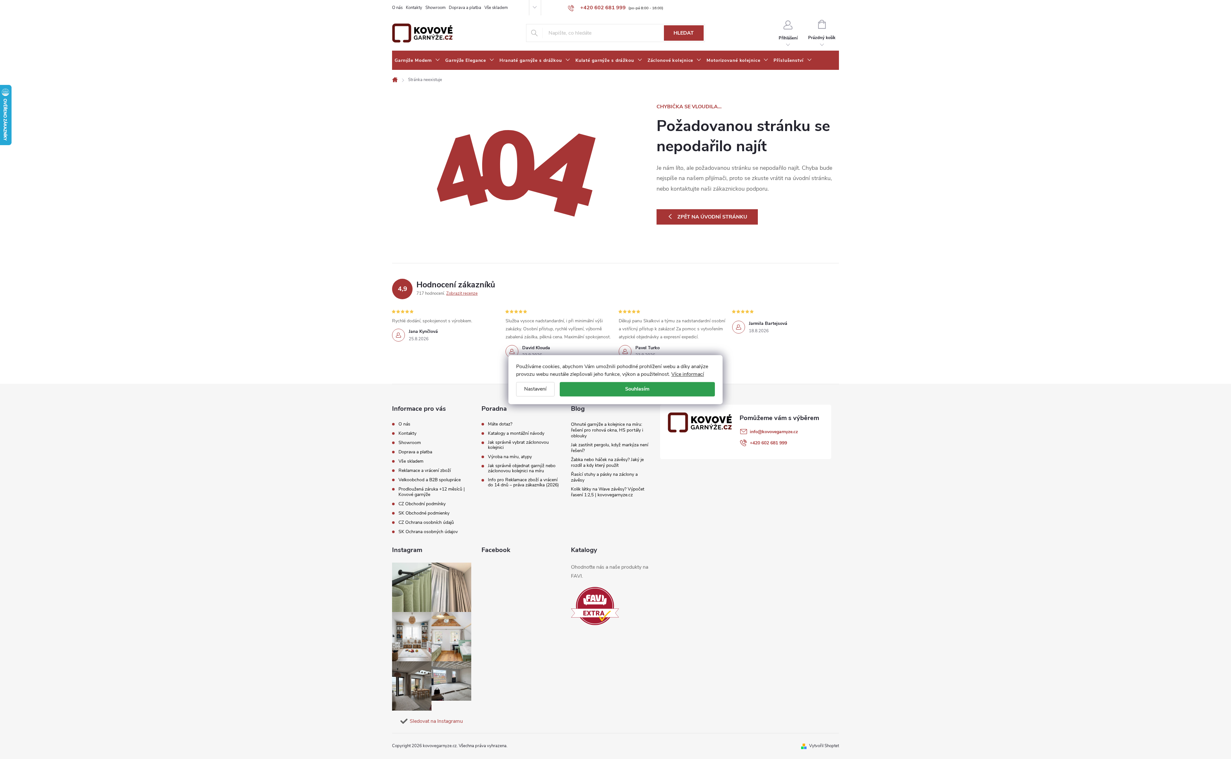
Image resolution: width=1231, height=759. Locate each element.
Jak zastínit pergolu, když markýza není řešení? (609, 448)
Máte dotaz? (500, 424)
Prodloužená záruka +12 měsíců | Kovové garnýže (431, 492)
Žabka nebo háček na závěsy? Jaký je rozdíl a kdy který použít (607, 462)
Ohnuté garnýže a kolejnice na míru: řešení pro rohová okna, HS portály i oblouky (607, 430)
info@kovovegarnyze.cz (774, 432)
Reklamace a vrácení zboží (424, 470)
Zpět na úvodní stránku (712, 216)
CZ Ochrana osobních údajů (426, 522)
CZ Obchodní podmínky (422, 504)
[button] (1213, 737)
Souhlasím (637, 388)
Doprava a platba (465, 8)
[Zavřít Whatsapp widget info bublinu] (1138, 727)
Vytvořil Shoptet (824, 746)
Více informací (687, 374)
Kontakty (414, 8)
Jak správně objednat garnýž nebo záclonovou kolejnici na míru (522, 468)
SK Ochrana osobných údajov (428, 532)
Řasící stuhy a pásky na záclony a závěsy (604, 477)
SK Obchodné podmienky (423, 513)
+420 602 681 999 (768, 443)
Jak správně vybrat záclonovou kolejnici (518, 445)
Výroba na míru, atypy (510, 456)
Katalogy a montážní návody (516, 433)
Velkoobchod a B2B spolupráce (429, 480)
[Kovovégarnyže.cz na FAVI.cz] (595, 606)
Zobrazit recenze (462, 293)
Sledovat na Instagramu (436, 721)
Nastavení (535, 388)
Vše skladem (496, 8)
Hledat (684, 33)
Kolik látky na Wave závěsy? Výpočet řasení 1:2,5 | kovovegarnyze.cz (607, 492)
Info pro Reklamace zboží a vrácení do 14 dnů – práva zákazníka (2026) (523, 482)
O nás (397, 8)
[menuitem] (417, 60)
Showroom (435, 8)
